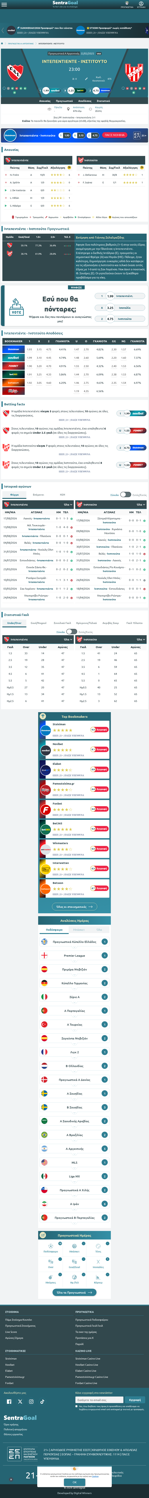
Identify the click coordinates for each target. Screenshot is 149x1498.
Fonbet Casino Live (86, 1383)
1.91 (29, 374)
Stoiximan (59, 724)
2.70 (86, 349)
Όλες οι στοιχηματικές (72, 907)
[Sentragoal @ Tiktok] (42, 1401)
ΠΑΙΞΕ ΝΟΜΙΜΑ (114, 135)
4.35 (86, 391)
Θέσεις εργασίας (13, 1434)
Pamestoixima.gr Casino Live (91, 1376)
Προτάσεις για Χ (84, 1337)
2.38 (114, 374)
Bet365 (57, 823)
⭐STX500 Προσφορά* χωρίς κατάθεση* (109, 27)
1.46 (76, 382)
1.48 (76, 357)
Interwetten (61, 863)
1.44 (76, 374)
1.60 (123, 357)
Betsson (58, 883)
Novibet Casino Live (86, 1364)
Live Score (11, 1331)
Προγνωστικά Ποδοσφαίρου (91, 1319)
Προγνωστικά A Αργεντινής (63, 53)
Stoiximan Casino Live (87, 1358)
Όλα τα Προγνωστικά (71, 1292)
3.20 (39, 366)
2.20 (114, 357)
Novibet (58, 744)
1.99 (29, 357)
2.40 (114, 366)
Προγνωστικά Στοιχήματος (20, 1325)
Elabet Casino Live (85, 1370)
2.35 (114, 382)
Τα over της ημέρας (86, 1331)
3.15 (39, 349)
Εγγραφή (135, 1400)
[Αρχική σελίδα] (2, 43)
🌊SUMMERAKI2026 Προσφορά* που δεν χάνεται (45, 27)
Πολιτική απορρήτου (15, 1429)
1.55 (76, 366)
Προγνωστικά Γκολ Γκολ (89, 1325)
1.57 (123, 349)
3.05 (39, 382)
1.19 (76, 391)
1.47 (76, 349)
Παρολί (79, 1344)
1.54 (123, 382)
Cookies (95, 1476)
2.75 (86, 382)
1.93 (29, 349)
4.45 (48, 357)
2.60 (86, 357)
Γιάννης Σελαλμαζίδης (109, 237)
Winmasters (60, 843)
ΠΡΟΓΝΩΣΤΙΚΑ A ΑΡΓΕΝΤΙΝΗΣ (21, 43)
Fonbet (57, 803)
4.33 (48, 374)
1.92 (29, 382)
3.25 (39, 374)
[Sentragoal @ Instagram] (31, 1401)
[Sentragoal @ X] (20, 1401)
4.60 (48, 382)
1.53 (123, 366)
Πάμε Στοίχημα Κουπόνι (18, 1319)
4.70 (48, 366)
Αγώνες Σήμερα (14, 1337)
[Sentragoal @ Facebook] (9, 1401)
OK (74, 1482)
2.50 (86, 366)
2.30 (114, 349)
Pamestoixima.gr (63, 783)
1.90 (29, 366)
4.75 (48, 349)
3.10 (39, 357)
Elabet (57, 764)
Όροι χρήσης (11, 1424)
